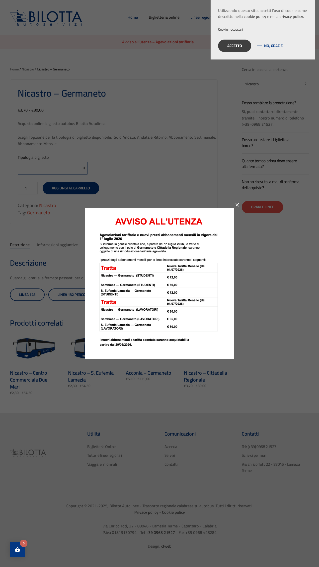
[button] (263, 29)
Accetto (234, 45)
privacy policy (291, 16)
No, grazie (273, 46)
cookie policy (255, 16)
